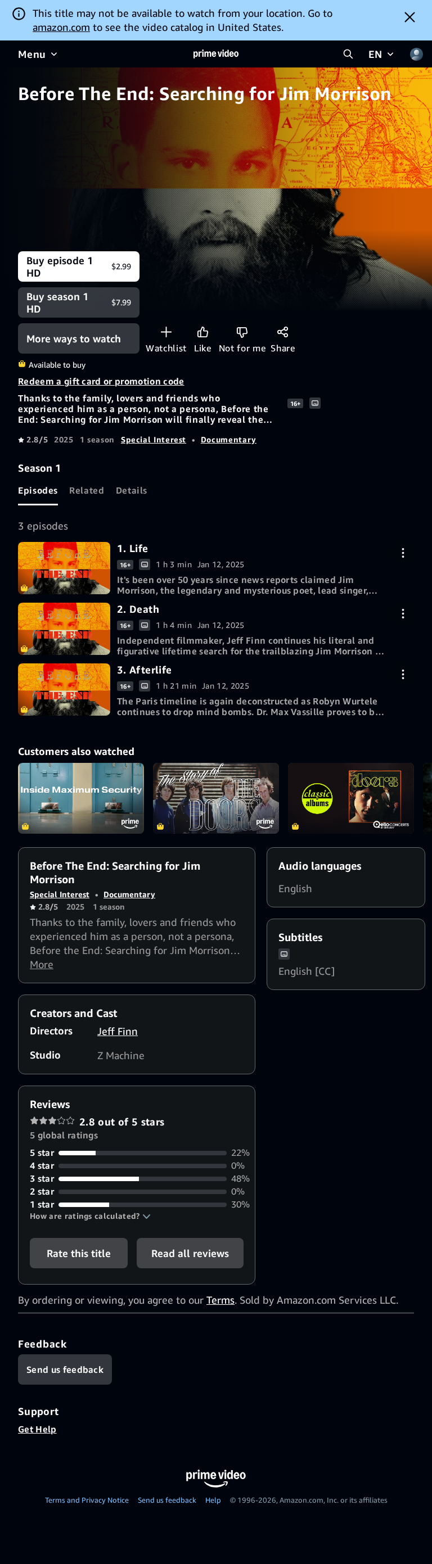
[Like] (203, 332)
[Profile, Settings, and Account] (416, 54)
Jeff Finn (117, 1031)
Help (213, 1499)
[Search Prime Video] (348, 54)
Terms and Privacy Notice (87, 1499)
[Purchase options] (403, 553)
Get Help (37, 1429)
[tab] (38, 490)
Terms (220, 1300)
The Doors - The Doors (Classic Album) (351, 798)
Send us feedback (167, 1499)
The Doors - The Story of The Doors (216, 798)
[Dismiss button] (410, 16)
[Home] (216, 53)
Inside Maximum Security (81, 798)
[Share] (283, 332)
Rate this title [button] (79, 1253)
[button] (90, 1216)
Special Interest (153, 439)
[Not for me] (242, 332)
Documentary (228, 439)
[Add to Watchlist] (166, 332)
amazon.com (61, 27)
